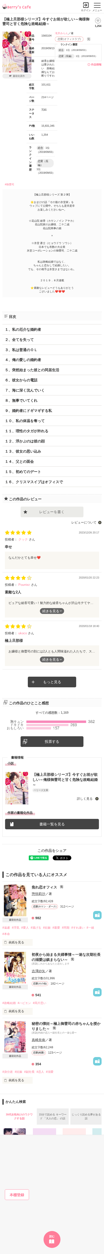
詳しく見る (85, 798)
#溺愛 (49, 1072)
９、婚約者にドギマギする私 (28, 410)
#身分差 (7, 1072)
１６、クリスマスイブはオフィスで (34, 482)
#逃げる (36, 927)
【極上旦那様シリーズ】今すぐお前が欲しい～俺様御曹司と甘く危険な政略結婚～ (65, 779)
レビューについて (84, 522)
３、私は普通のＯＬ (21, 350)
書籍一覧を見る (52, 824)
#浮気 (15, 927)
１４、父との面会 (19, 461)
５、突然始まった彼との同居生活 (32, 370)
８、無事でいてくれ (21, 400)
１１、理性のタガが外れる (26, 431)
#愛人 (25, 927)
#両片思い (39, 1003)
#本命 (6, 934)
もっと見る (52, 682)
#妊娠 (47, 927)
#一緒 (90, 927)
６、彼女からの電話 (21, 380)
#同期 (65, 927)
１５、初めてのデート (23, 472)
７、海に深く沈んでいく (25, 390)
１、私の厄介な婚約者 (23, 329)
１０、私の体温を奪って (25, 421)
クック (23, 539)
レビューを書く (52, 512)
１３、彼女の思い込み (23, 451)
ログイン (86, 10)
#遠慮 (6, 927)
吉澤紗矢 (38, 971)
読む (52, 1236)
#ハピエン (24, 1003)
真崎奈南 (38, 1040)
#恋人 (40, 1072)
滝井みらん (61, 33)
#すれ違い (78, 927)
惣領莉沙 (38, 894)
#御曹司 (9, 184)
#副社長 (29, 1072)
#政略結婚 (9, 1003)
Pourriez (24, 585)
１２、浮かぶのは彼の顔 (25, 441)
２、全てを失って (19, 339)
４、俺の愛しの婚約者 (23, 360)
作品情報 (96, 64)
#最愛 (56, 927)
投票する (52, 741)
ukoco (23, 633)
